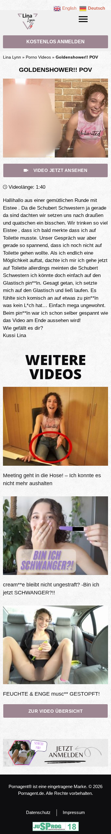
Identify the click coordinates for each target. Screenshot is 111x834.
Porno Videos (38, 57)
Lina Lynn (12, 57)
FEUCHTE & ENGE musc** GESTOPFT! (51, 694)
